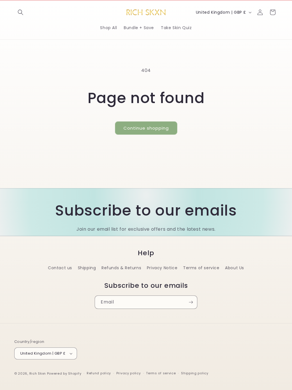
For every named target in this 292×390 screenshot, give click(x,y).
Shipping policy (194, 373)
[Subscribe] (190, 302)
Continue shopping (146, 128)
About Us (234, 268)
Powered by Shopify (64, 373)
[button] (20, 12)
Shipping (87, 268)
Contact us (60, 268)
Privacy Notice (162, 268)
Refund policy (99, 373)
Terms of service (201, 268)
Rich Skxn (38, 373)
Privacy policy (128, 373)
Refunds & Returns (121, 268)
